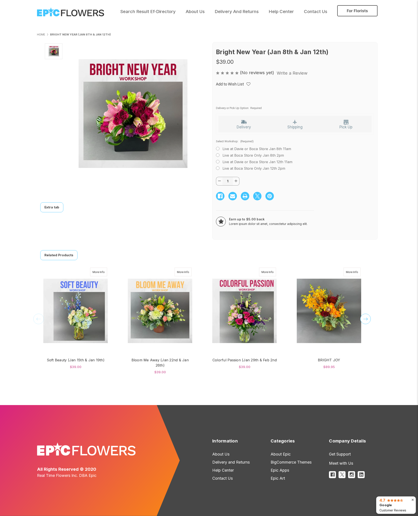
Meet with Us (341, 463)
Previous (38, 319)
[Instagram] (351, 474)
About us (195, 11)
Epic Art (278, 478)
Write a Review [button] (292, 73)
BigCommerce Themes (291, 462)
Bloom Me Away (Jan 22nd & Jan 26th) (160, 362)
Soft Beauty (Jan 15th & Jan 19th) (75, 360)
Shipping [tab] (295, 127)
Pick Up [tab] (345, 127)
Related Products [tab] (58, 255)
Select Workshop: (235, 141)
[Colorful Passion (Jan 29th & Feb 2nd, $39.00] (244, 310)
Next (365, 319)
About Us (220, 454)
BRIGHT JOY (329, 360)
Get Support (340, 454)
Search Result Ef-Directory (148, 11)
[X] (257, 196)
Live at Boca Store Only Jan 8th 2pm (253, 155)
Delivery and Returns (237, 11)
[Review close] (413, 500)
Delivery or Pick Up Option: (239, 108)
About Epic (281, 454)
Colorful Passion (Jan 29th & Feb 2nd (244, 360)
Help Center (281, 11)
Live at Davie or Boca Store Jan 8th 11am (256, 149)
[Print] (245, 196)
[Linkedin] (361, 474)
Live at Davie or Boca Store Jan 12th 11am (257, 162)
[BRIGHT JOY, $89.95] (329, 310)
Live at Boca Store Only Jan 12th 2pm (253, 168)
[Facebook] (220, 196)
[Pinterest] (269, 196)
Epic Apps (280, 470)
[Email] (232, 196)
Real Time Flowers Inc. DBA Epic (66, 475)
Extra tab (51, 207)
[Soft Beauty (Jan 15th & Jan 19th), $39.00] (75, 310)
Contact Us (315, 11)
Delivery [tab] (244, 127)
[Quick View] (102, 272)
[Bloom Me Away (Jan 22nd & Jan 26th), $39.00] (160, 310)
